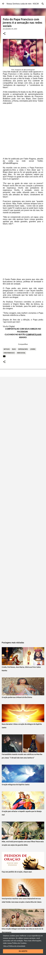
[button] (4, 33)
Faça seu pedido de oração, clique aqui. (17, 872)
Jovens (32, 349)
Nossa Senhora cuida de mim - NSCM (23, 4)
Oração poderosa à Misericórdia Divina (17, 697)
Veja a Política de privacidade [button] (14, 946)
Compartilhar (23, 344)
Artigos (7, 349)
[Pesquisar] (42, 4)
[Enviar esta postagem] (4, 357)
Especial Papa (23, 349)
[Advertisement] (23, 132)
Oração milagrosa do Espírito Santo (15, 785)
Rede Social (21, 353)
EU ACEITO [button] (23, 951)
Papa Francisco (9, 353)
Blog (14, 349)
